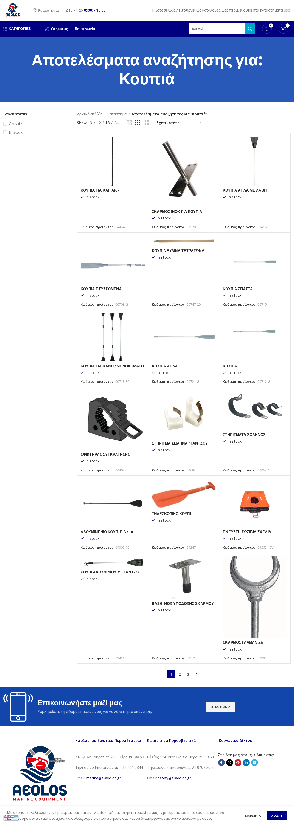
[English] (7, 817)
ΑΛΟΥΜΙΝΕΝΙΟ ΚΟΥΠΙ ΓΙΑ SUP (108, 532)
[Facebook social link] (221, 762)
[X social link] (229, 762)
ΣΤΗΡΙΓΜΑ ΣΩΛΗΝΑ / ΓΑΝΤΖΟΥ (180, 443)
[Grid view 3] (137, 123)
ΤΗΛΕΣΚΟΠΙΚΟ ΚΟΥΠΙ (171, 513)
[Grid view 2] (129, 123)
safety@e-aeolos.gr (174, 778)
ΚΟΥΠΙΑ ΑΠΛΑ (165, 366)
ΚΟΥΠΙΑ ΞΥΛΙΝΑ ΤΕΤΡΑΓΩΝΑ (178, 250)
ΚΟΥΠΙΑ (230, 366)
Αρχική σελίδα (89, 114)
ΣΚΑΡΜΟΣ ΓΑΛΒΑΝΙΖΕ (243, 642)
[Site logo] (12, 9)
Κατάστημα (117, 114)
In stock (16, 132)
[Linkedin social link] (246, 762)
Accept (277, 815)
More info (253, 815)
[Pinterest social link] (238, 762)
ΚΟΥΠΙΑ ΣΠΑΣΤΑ (238, 289)
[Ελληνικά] (15, 817)
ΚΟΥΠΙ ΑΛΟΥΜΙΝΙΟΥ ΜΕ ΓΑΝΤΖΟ (110, 572)
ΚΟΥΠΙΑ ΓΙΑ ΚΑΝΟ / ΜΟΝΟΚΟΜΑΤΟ (112, 366)
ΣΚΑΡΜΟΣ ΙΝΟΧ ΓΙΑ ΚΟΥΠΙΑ (177, 211)
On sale (15, 123)
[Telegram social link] (254, 762)
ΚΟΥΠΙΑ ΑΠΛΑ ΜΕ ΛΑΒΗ (245, 190)
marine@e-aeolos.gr (103, 778)
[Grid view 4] (146, 123)
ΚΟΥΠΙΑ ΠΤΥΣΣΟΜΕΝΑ (101, 289)
